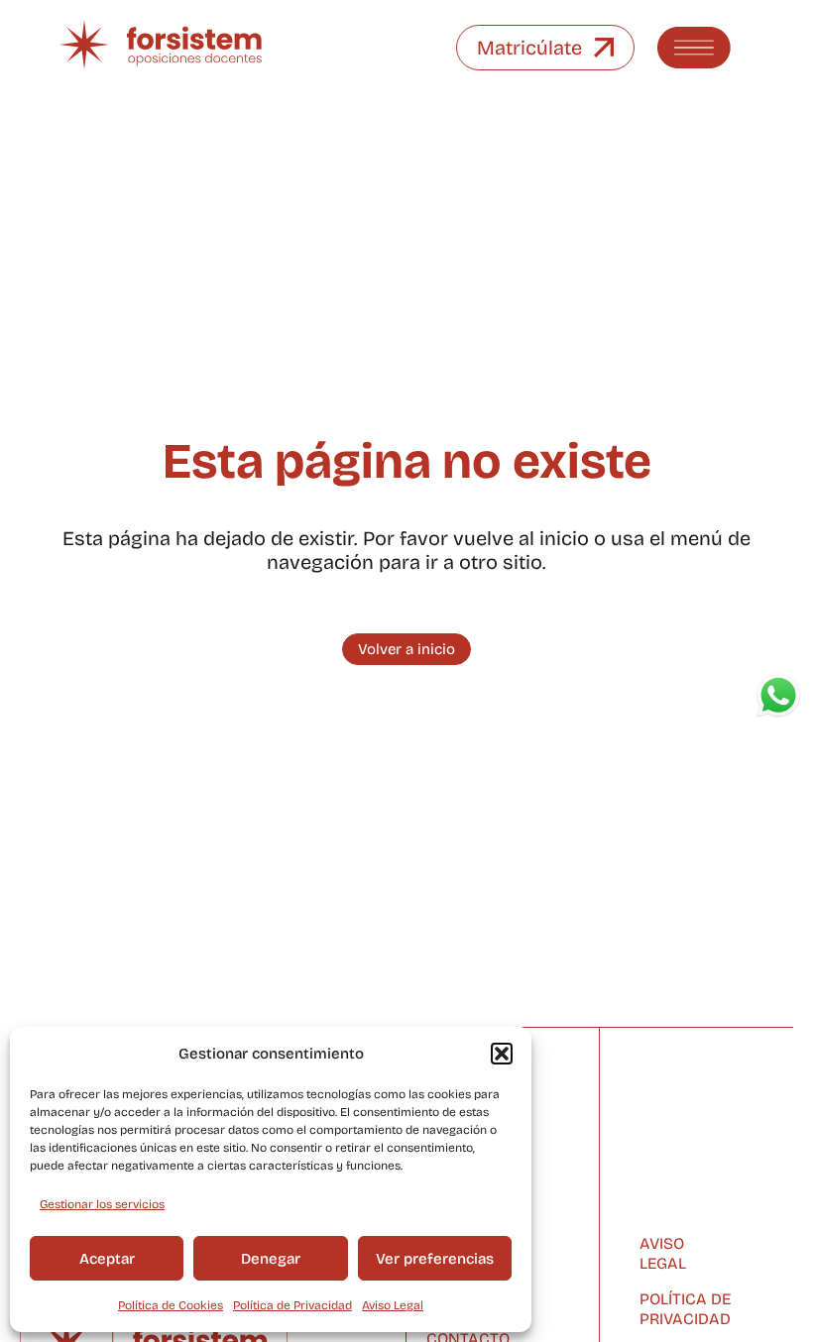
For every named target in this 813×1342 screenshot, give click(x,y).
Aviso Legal (392, 1305)
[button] (502, 1053)
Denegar (270, 1259)
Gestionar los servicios (102, 1204)
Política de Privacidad (292, 1305)
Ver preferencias (435, 1259)
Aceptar (107, 1259)
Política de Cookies (170, 1305)
